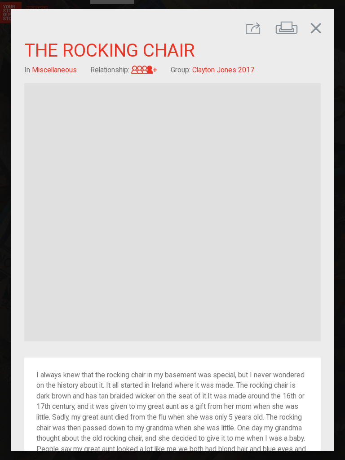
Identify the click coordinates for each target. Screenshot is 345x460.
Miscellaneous (54, 70)
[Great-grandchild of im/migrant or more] (144, 70)
